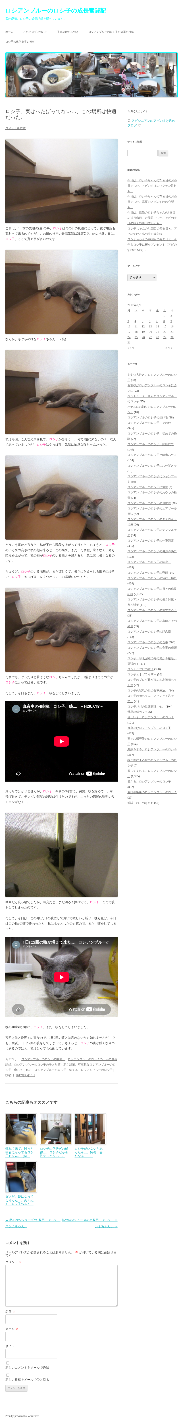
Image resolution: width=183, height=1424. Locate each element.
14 (157, 326)
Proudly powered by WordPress (22, 1416)
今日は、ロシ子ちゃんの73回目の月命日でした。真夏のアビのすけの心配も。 (152, 202)
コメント (13, 1262)
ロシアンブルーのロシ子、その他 (149, 422)
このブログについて (35, 31)
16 (172, 326)
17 (129, 331)
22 (164, 331)
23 (172, 331)
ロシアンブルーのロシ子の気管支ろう (152, 610)
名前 (10, 1311)
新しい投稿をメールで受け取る (27, 1379)
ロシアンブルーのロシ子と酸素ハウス (152, 455)
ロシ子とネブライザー (141, 674)
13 (150, 326)
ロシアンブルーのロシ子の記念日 (149, 631)
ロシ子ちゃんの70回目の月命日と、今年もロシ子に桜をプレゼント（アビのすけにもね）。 (152, 245)
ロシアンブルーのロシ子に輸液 (147, 487)
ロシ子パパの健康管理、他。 (146, 706)
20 (150, 331)
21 (157, 331)
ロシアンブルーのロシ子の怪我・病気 (152, 578)
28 (157, 337)
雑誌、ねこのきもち (140, 803)
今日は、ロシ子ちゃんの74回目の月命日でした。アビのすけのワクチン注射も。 (152, 186)
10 (129, 326)
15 (164, 326)
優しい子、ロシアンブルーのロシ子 (150, 717)
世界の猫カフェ (137, 712)
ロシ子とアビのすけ (140, 669)
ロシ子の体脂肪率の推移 (20, 41)
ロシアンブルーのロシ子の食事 (147, 642)
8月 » (169, 348)
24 (129, 337)
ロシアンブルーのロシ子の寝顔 (147, 572)
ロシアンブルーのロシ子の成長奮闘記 (55, 10)
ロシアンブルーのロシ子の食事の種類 (152, 647)
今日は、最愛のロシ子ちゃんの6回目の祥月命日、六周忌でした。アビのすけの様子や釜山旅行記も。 (152, 218)
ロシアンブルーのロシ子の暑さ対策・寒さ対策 (44, 1064)
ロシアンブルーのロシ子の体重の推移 (111, 31)
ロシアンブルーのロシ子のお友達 (149, 503)
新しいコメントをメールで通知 (27, 1367)
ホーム (9, 31)
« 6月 (130, 348)
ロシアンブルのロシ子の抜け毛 (147, 417)
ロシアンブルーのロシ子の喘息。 (43, 1059)
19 (143, 331)
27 (150, 337)
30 (172, 337)
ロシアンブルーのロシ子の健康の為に (152, 551)
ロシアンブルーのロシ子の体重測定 (150, 540)
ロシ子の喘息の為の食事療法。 (147, 690)
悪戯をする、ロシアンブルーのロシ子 (152, 749)
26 (143, 337)
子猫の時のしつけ (68, 31)
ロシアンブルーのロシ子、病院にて (150, 444)
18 (136, 331)
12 (143, 326)
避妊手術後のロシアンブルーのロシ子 (152, 792)
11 (136, 326)
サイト (10, 1346)
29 (164, 337)
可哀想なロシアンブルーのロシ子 (149, 728)
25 (136, 337)
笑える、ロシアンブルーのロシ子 (91, 1070)
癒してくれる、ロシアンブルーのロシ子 (40, 1070)
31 (129, 342)
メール (12, 1329)
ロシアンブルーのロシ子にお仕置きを (152, 465)
